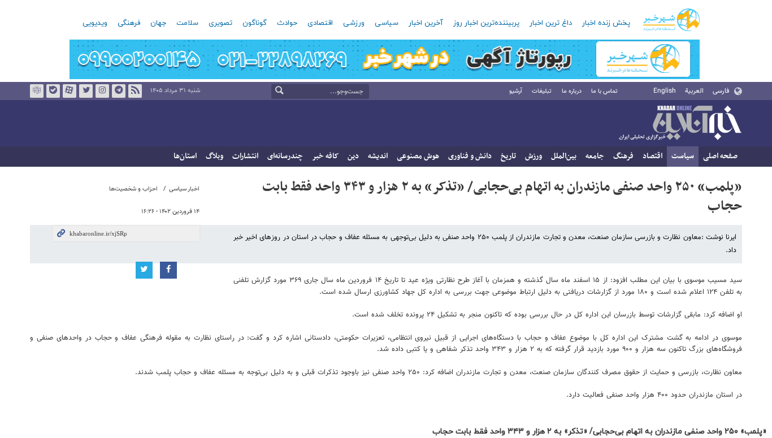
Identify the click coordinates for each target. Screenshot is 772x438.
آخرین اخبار (426, 23)
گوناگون (254, 23)
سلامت (187, 23)
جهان (158, 23)
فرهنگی (129, 23)
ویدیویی (95, 23)
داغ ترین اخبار (551, 23)
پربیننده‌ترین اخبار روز (486, 23)
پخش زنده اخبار (606, 23)
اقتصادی (320, 23)
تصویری (220, 23)
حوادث (287, 23)
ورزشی (354, 23)
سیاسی (386, 23)
